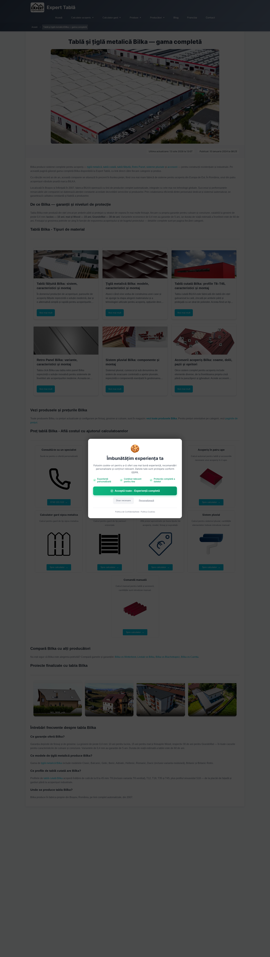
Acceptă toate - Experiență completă (135, 490)
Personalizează (146, 500)
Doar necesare (123, 500)
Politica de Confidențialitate (127, 512)
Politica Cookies (148, 512)
